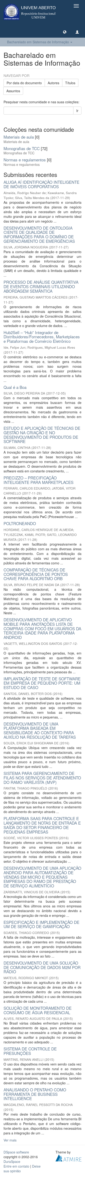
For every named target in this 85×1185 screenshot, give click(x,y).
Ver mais (10, 1140)
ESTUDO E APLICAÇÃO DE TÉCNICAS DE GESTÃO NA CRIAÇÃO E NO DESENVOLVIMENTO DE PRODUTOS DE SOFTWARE (42, 434)
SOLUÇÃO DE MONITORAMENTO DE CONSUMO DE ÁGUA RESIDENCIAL (38, 1010)
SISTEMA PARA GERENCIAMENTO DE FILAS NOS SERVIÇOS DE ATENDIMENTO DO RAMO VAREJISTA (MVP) (42, 777)
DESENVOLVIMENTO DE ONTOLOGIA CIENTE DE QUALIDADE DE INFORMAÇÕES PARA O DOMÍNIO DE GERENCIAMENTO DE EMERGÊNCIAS (39, 234)
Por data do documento (24, 82)
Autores (53, 82)
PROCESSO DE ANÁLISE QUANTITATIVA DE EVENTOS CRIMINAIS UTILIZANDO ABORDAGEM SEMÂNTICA (41, 286)
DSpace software (16, 1152)
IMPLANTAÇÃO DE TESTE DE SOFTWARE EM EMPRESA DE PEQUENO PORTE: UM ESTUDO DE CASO (42, 683)
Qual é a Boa (15, 387)
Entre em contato (16, 1166)
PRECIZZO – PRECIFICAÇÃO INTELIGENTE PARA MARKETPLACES (38, 480)
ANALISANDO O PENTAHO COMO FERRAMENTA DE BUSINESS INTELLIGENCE (35, 1094)
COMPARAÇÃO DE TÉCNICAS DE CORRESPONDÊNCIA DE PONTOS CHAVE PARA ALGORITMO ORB (36, 574)
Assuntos (13, 90)
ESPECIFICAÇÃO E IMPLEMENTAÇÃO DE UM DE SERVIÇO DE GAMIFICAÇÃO (41, 924)
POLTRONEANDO (20, 523)
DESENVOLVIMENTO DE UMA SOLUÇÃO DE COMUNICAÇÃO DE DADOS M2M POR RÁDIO (42, 967)
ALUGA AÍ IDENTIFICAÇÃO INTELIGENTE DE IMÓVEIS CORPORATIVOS (41, 184)
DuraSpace (12, 1161)
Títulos (70, 82)
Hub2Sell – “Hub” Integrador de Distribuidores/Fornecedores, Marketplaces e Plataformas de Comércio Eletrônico (42, 336)
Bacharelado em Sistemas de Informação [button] (38, 42)
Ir (77, 110)
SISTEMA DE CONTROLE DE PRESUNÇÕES (30, 1051)
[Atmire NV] (68, 1157)
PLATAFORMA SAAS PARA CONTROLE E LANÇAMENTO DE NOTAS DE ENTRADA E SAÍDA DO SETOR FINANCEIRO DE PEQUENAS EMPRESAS (42, 824)
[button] (64, 32)
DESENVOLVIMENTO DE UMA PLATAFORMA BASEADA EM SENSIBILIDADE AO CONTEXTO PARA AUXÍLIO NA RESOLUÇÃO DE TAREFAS (40, 730)
